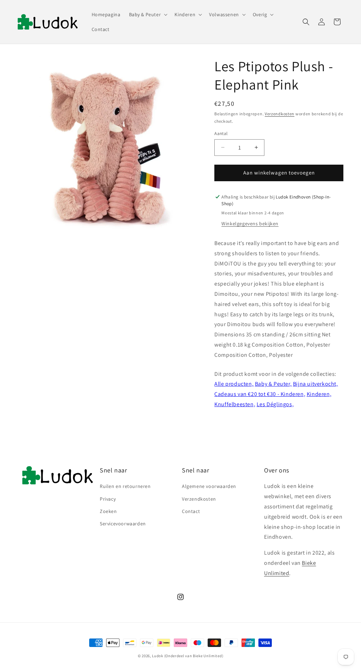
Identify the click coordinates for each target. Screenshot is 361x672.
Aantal (220, 133)
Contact (191, 511)
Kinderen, (319, 394)
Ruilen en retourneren (125, 486)
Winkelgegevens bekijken (250, 223)
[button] (148, 14)
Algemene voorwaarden (209, 486)
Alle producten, (233, 383)
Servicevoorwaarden (123, 523)
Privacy (108, 499)
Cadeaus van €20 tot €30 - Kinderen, (259, 394)
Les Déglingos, (275, 404)
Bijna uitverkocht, (315, 383)
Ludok (157, 655)
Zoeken (108, 511)
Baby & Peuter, (273, 383)
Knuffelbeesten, (234, 404)
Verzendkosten (279, 113)
